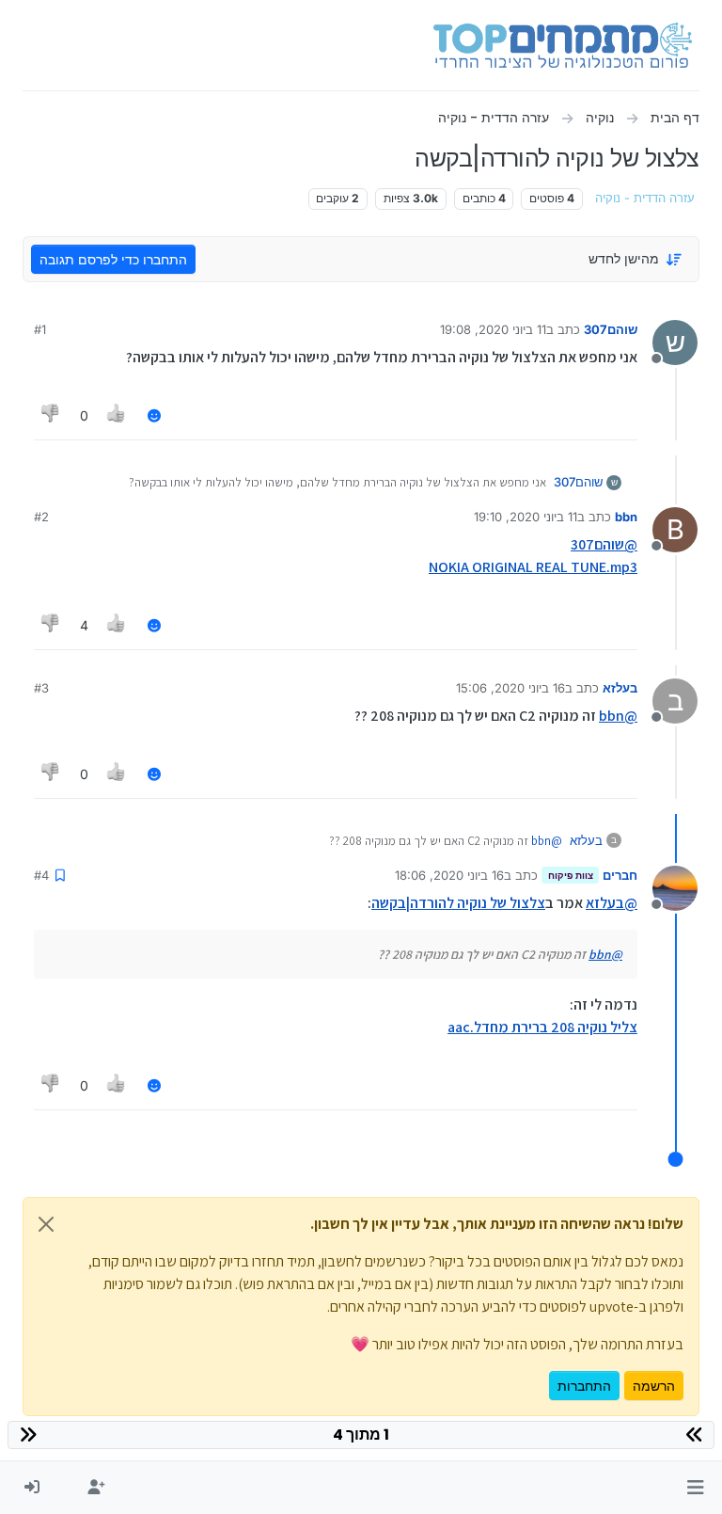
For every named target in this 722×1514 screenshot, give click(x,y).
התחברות (584, 1386)
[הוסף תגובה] (154, 415)
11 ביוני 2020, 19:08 (493, 329)
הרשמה (654, 1386)
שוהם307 (610, 329)
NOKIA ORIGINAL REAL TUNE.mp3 (533, 567)
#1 (40, 329)
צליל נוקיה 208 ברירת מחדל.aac (542, 1027)
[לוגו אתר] (562, 45)
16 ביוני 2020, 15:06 (510, 687)
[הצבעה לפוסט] (117, 415)
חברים (620, 875)
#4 (41, 875)
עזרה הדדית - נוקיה (645, 198)
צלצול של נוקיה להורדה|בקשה (458, 903)
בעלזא (620, 687)
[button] (695, 1487)
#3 (41, 687)
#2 (41, 516)
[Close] (46, 1224)
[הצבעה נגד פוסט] (51, 415)
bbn (626, 516)
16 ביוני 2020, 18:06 (449, 875)
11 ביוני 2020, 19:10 (525, 516)
